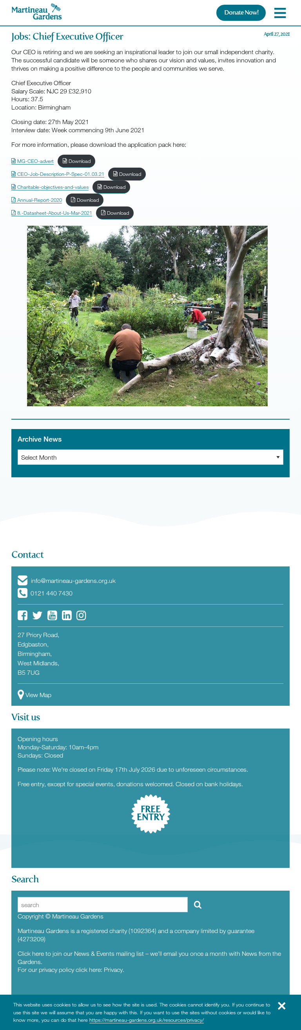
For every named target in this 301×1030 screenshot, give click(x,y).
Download (79, 161)
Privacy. (114, 969)
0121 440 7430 (51, 593)
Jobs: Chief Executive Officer (67, 36)
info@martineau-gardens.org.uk (72, 580)
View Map (38, 694)
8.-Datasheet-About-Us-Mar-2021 (54, 213)
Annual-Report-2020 (39, 200)
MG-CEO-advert (35, 161)
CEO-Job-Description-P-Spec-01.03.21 (60, 174)
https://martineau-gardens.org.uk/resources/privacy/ (146, 1020)
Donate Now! (241, 12)
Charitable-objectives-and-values (52, 187)
